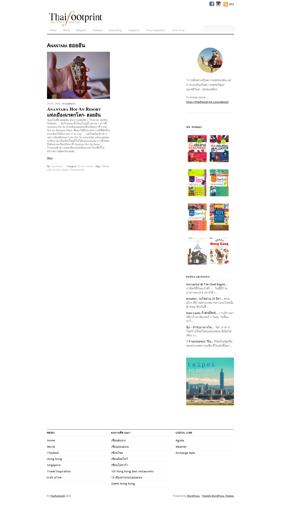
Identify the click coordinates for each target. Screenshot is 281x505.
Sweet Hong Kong (123, 483)
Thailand (97, 30)
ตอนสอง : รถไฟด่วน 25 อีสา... (204, 298)
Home (53, 30)
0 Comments (69, 103)
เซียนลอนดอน (120, 446)
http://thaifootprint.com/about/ (207, 102)
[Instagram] (218, 4)
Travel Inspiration (155, 30)
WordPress (193, 495)
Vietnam (89, 166)
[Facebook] (212, 4)
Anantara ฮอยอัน (60, 169)
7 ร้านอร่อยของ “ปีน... (199, 341)
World (66, 30)
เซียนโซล (117, 453)
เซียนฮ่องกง (118, 440)
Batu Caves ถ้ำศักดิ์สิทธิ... (202, 313)
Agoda (180, 440)
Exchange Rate (185, 453)
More (50, 158)
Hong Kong (115, 30)
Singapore (133, 30)
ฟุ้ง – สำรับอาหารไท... (200, 327)
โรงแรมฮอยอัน (77, 169)
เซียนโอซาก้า (119, 465)
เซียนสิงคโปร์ (119, 459)
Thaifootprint (57, 495)
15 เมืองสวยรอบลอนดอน (126, 477)
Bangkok (81, 30)
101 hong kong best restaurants (132, 471)
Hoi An (81, 166)
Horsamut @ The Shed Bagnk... (206, 284)
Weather (181, 446)
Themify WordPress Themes (218, 495)
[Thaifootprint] (75, 25)
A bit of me (178, 30)
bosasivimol (56, 166)
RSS (231, 4)
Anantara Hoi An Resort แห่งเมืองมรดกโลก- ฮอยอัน (74, 111)
